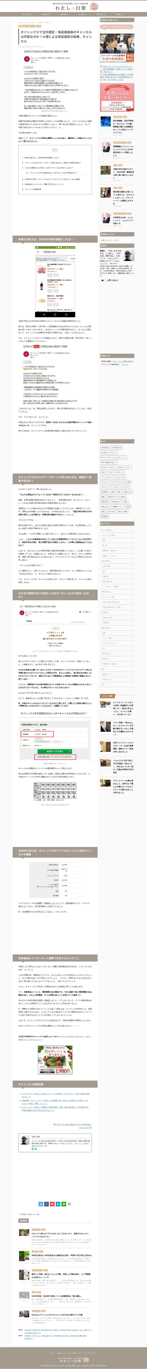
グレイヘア (115, 482)
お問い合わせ (61, 1353)
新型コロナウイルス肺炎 (116, 497)
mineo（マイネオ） (108, 467)
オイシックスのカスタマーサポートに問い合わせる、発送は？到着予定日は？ (53, 163)
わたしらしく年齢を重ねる (123, 361)
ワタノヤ (124, 364)
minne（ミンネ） (124, 467)
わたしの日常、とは (74, 1353)
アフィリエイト (107, 477)
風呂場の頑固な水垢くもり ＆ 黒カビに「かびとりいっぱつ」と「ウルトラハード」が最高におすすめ (123, 198)
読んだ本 (111, 511)
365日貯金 (105, 448)
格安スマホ (105, 507)
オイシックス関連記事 (33, 189)
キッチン (104, 482)
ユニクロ (126, 487)
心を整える (82, 14)
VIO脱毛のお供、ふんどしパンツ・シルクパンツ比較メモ (123, 220)
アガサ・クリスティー (115, 472)
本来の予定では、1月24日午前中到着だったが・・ (43, 158)
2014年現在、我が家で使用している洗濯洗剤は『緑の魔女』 (57, 1296)
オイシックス (120, 477)
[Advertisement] (55, 213)
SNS (103, 472)
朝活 (125, 502)
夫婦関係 (104, 492)
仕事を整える (64, 14)
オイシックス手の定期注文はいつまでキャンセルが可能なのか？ (53, 173)
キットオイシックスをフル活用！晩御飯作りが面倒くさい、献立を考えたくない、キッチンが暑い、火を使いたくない (123, 708)
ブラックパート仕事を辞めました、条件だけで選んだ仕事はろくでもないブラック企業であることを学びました (123, 786)
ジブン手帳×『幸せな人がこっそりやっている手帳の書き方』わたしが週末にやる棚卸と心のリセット (123, 728)
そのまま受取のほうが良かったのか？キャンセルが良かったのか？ (49, 168)
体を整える (119, 14)
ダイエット (105, 487)
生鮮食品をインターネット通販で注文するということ (44, 184)
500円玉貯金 (117, 448)
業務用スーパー (118, 507)
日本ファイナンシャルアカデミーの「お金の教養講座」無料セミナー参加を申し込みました (116, 69)
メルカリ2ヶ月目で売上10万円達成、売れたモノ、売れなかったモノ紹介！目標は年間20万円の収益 (123, 766)
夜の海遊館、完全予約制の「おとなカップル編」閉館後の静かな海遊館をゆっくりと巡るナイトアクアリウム (123, 127)
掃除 (103, 497)
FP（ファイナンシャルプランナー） (114, 457)
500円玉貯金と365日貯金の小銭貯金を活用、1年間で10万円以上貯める (62, 1255)
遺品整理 (104, 516)
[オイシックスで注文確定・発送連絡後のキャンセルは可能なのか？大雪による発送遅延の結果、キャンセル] (58, 1204)
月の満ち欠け (115, 502)
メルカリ (116, 487)
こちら (66, 1143)
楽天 (128, 507)
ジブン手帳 (126, 482)
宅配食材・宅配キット (28, 1214)
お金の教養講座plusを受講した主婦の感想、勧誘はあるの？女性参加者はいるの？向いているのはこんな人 (117, 77)
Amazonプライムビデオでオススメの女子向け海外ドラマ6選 (57, 1315)
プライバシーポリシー (90, 1353)
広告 (38, 1214)
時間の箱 (104, 502)
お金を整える (45, 14)
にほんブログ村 (85, 1127)
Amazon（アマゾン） (109, 452)
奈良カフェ (127, 492)
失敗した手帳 (115, 492)
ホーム (52, 1353)
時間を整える (101, 14)
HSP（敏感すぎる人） (109, 462)
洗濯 (103, 511)
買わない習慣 (122, 511)
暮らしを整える (27, 14)
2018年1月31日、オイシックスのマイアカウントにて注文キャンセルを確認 (52, 179)
